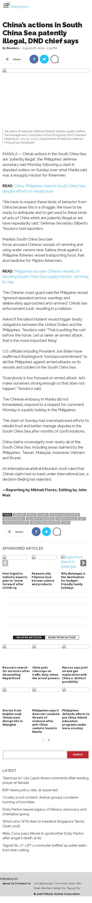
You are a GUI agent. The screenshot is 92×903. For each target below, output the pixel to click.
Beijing (20, 514)
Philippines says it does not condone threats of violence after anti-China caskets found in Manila (46, 721)
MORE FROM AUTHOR (62, 637)
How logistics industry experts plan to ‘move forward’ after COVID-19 (14, 580)
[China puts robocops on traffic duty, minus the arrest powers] (46, 654)
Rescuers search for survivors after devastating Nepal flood (16, 673)
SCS (81, 518)
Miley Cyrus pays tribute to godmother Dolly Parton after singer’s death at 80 (43, 835)
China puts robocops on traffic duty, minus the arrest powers (45, 673)
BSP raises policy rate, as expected (30, 790)
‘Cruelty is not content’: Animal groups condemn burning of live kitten (40, 799)
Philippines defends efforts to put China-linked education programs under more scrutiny (76, 719)
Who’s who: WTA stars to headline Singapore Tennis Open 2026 (43, 823)
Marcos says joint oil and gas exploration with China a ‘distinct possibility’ (75, 674)
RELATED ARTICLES (29, 637)
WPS (66, 522)
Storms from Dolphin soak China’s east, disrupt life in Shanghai (12, 717)
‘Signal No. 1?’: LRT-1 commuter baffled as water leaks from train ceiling (44, 847)
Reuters (13, 48)
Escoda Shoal (14, 518)
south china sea (15, 522)
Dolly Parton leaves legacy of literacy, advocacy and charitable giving (44, 811)
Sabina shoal (66, 518)
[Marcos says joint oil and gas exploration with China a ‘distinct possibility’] (76, 654)
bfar (31, 514)
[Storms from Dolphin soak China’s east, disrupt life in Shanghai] (16, 697)
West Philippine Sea (45, 522)
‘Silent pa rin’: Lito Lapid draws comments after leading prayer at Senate (45, 780)
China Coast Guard (64, 514)
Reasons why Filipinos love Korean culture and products (43, 579)
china (43, 514)
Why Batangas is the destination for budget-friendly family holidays (73, 580)
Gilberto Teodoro (40, 518)
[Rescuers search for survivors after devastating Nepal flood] (16, 654)
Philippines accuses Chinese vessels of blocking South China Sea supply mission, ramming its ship (45, 276)
